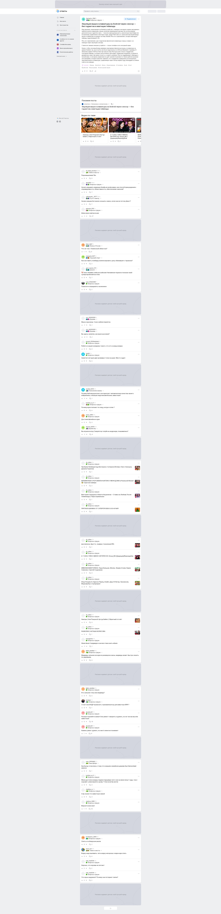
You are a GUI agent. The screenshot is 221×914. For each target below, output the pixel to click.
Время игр (92, 428)
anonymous (87, 104)
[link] (94, 131)
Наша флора (93, 763)
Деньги (92, 270)
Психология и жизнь (95, 391)
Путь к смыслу (94, 198)
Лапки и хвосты (94, 172)
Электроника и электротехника (99, 104)
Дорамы (92, 319)
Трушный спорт (95, 258)
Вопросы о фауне (96, 20)
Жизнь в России (95, 246)
